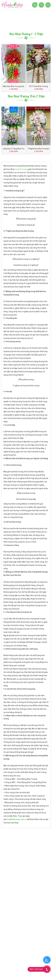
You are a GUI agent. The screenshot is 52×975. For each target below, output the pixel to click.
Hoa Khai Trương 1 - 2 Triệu (26, 34)
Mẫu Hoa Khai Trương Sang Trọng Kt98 (13, 86)
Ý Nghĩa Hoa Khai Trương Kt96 (38, 149)
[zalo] (47, 959)
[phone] (47, 969)
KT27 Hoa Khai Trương (38, 86)
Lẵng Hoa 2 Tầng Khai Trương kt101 (13, 149)
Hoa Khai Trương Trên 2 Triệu (26, 96)
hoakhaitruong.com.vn (17, 819)
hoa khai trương (21, 169)
